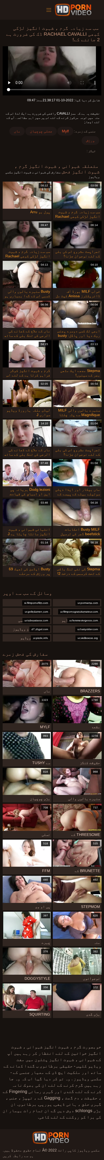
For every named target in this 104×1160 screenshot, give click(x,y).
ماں (17, 131)
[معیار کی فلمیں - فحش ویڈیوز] (74, 10)
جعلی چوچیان (41, 131)
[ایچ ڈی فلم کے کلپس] (50, 1137)
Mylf (65, 131)
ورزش (90, 140)
